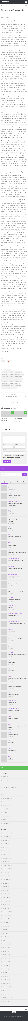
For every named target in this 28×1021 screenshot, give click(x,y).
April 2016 (5, 894)
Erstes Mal (16, 518)
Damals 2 (10, 607)
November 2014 (6, 954)
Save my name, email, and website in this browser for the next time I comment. (13, 456)
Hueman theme (21, 1016)
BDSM (9, 493)
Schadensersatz (18, 418)
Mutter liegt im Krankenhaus (14, 576)
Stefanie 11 (11, 528)
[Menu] (26, 2)
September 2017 (6, 833)
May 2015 (5, 933)
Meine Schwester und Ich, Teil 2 (15, 639)
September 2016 (6, 876)
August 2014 (5, 965)
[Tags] (23, 482)
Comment (5, 434)
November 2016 (6, 869)
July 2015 (5, 926)
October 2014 (6, 958)
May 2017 (5, 847)
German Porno (6, 798)
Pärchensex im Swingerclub (14, 536)
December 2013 (6, 994)
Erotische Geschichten (8, 787)
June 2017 (5, 843)
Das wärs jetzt (11, 631)
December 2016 (6, 865)
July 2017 (5, 840)
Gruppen (13, 637)
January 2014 (6, 990)
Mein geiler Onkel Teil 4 (13, 710)
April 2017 (5, 851)
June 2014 (5, 972)
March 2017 (5, 854)
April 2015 (5, 937)
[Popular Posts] (11, 482)
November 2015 (6, 911)
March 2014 (5, 983)
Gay (9, 637)
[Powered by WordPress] (9, 1016)
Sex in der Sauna (12, 702)
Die (9, 369)
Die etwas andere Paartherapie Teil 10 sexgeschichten (12, 381)
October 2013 (6, 1001)
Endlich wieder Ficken (13, 734)
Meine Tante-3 (11, 662)
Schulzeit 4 (10, 742)
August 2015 (5, 922)
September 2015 (6, 919)
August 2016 (5, 879)
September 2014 (6, 962)
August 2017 (5, 836)
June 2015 (5, 929)
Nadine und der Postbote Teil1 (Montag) (17, 654)
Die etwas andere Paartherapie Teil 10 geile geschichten (12, 378)
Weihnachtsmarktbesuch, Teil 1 (15, 568)
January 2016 (6, 904)
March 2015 (5, 940)
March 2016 (5, 897)
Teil (15, 388)
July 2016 (5, 883)
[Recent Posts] (4, 482)
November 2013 (6, 997)
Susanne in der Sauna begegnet (15, 495)
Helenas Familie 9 (12, 750)
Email (16, 444)
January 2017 (6, 861)
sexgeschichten (11, 388)
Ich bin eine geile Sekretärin (14, 584)
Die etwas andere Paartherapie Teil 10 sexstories (11, 383)
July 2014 (5, 969)
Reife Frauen (15, 501)
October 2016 (6, 872)
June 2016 (5, 886)
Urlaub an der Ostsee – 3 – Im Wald (16, 591)
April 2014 (5, 979)
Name (4, 444)
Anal (2, 5)
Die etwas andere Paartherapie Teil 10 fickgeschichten (12, 376)
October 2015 (6, 915)
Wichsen (5, 823)
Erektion (4, 784)
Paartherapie (4, 388)
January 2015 (6, 947)
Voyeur (20, 501)
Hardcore (10, 597)
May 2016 (5, 890)
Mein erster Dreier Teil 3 (13, 615)
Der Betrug (10, 512)
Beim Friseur (11, 670)
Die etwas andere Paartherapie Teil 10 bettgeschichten (12, 372)
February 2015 (6, 944)
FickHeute (4, 13)
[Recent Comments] (17, 482)
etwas (12, 385)
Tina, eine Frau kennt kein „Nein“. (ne (16, 623)
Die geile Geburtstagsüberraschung (16, 758)
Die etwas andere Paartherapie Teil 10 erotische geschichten (13, 374)
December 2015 (6, 908)
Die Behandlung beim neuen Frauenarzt (17, 552)
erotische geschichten (6, 385)
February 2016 (6, 901)
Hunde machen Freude (13, 718)
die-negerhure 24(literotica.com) (15, 560)
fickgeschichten (18, 385)
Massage (5, 812)
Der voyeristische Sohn (13, 694)
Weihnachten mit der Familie (14, 599)
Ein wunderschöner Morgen (14, 686)
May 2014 (5, 976)
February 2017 (6, 858)
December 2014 (6, 951)
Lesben (10, 501)
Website (5, 450)
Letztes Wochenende (13, 646)
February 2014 (6, 987)
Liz (9, 487)
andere (6, 369)
